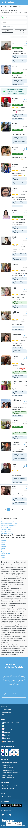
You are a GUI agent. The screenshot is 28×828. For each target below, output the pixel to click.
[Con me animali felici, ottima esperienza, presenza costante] (14, 343)
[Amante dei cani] (14, 429)
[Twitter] (6, 814)
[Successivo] (22, 509)
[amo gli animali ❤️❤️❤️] (14, 366)
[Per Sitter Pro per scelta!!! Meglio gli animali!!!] (14, 75)
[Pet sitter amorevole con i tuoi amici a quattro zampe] (14, 197)
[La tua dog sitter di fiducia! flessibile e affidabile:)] (14, 451)
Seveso (3, 557)
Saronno (3, 546)
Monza (3, 544)
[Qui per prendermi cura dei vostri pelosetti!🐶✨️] (14, 153)
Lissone (3, 540)
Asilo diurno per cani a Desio (9, 524)
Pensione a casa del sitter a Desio (10, 522)
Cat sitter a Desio (6, 529)
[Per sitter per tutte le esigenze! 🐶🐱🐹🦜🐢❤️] (14, 174)
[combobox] (14, 17)
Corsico (3, 550)
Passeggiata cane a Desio (8, 525)
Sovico (3, 555)
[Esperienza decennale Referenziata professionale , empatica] (14, 52)
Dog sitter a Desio (6, 527)
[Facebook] (2, 814)
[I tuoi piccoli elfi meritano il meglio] (14, 248)
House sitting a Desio (7, 533)
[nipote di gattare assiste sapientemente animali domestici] (14, 221)
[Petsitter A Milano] (14, 321)
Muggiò (3, 552)
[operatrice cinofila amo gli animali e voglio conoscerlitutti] (14, 408)
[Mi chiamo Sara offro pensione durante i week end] (14, 133)
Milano (3, 548)
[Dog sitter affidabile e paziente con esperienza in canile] (14, 495)
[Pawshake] (10, 2)
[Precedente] (5, 509)
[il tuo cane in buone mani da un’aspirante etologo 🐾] (14, 274)
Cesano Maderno (5, 553)
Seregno (3, 542)
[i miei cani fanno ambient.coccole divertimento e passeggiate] (14, 473)
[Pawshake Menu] (2, 2)
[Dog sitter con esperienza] (14, 388)
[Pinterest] (10, 814)
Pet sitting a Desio (6, 531)
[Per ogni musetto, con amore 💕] (14, 108)
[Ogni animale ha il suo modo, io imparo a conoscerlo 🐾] (14, 298)
